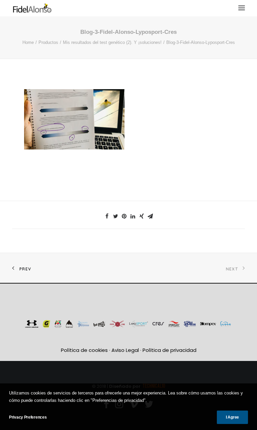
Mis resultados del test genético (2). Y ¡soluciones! (112, 42)
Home (28, 42)
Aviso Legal (125, 350)
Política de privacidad (169, 350)
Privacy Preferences (28, 417)
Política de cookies (84, 350)
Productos (48, 42)
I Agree (232, 417)
